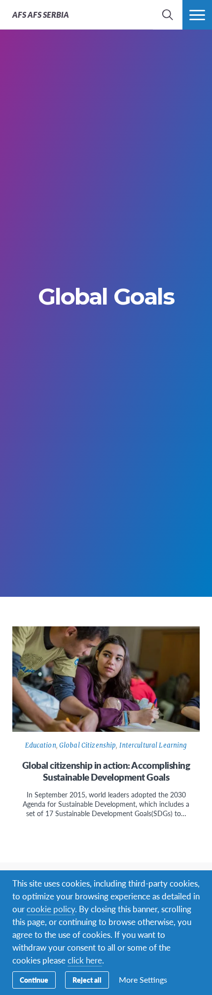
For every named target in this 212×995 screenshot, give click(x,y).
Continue (34, 980)
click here (85, 960)
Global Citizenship (87, 745)
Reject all (87, 980)
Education (40, 745)
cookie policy (51, 909)
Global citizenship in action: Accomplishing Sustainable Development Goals (106, 771)
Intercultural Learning (153, 745)
